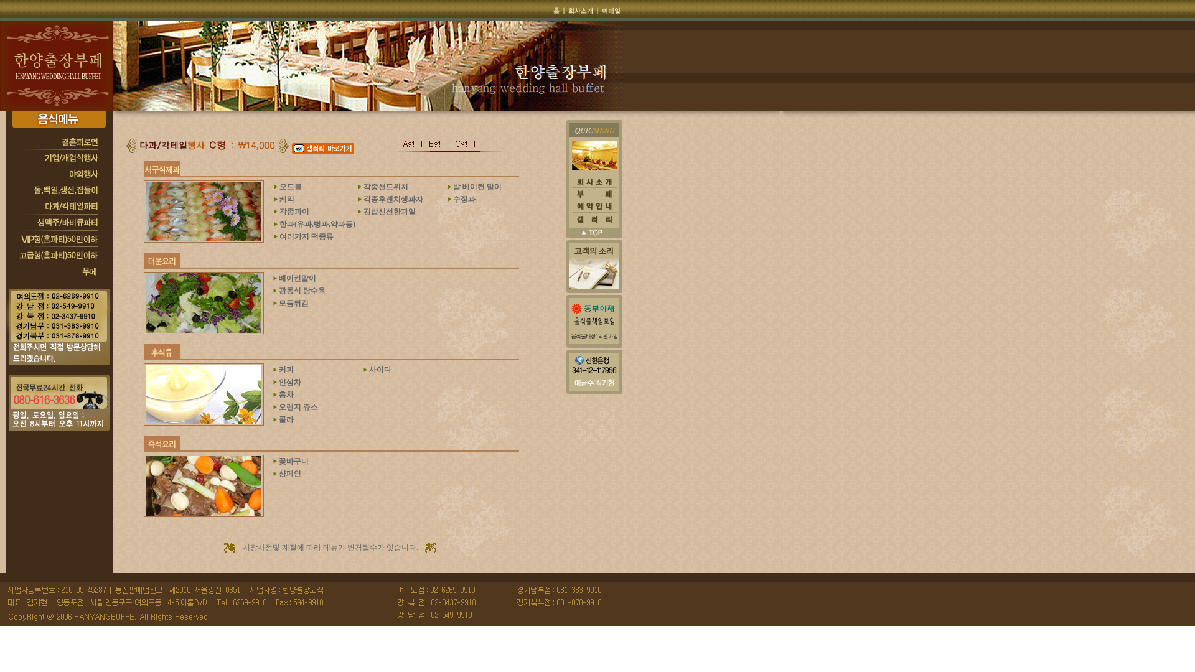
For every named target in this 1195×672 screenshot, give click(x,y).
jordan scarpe (972, 631)
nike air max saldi (952, 641)
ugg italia (779, 652)
